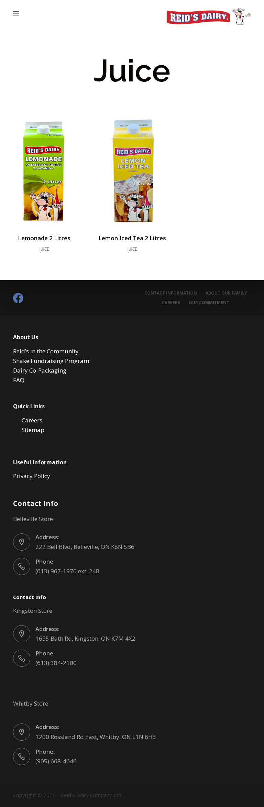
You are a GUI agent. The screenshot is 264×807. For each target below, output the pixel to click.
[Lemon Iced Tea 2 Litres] (132, 171)
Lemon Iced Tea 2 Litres (132, 238)
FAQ (18, 380)
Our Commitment (209, 303)
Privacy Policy (31, 476)
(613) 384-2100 (56, 663)
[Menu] (16, 14)
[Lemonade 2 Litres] (44, 171)
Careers (171, 303)
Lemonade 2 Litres (44, 238)
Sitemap (33, 430)
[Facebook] (18, 298)
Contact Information (170, 293)
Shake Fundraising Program (51, 361)
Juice (44, 249)
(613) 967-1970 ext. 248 (67, 571)
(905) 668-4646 (56, 761)
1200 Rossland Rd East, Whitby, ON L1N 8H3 (95, 737)
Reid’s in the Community (46, 351)
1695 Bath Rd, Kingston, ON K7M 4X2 (85, 638)
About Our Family (226, 293)
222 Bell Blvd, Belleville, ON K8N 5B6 (84, 547)
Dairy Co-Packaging (39, 370)
